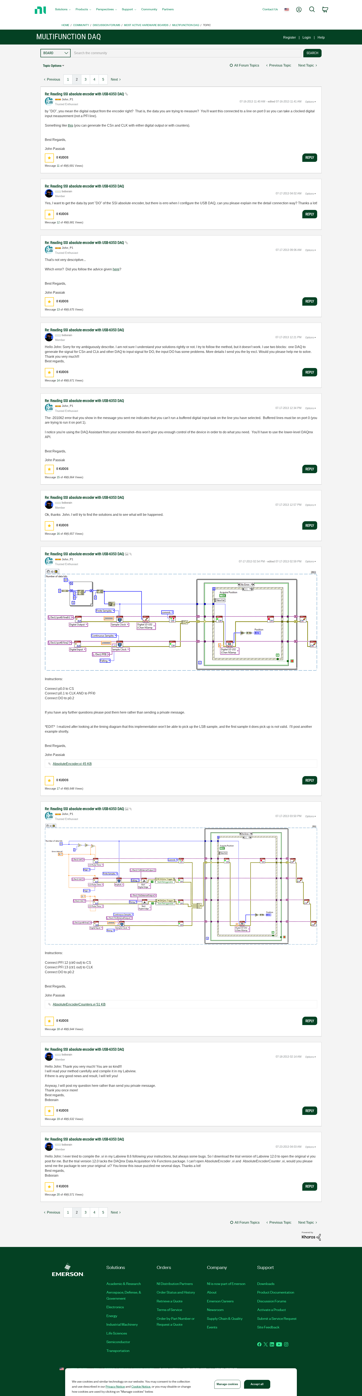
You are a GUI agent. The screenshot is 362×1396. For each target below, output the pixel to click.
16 (58, 533)
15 (58, 477)
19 (58, 1119)
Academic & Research (123, 1283)
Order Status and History (176, 1292)
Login (307, 37)
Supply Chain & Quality (225, 1318)
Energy (111, 1315)
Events (212, 1327)
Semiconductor (118, 1341)
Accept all (257, 1384)
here (116, 269)
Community (81, 25)
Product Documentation (275, 1292)
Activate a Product (271, 1309)
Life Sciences (116, 1333)
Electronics (115, 1306)
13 (58, 309)
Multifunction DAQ (185, 25)
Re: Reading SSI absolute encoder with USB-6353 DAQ (85, 94)
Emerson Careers (220, 1301)
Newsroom (215, 1309)
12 (58, 222)
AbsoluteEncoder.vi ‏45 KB (72, 764)
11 (58, 165)
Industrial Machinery (122, 1324)
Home (65, 25)
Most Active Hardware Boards (146, 25)
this (70, 125)
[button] (49, 158)
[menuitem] (63, 10)
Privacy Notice (115, 1386)
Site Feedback (268, 1327)
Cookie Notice (140, 1386)
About (212, 1292)
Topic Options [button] (52, 66)
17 (58, 788)
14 (58, 380)
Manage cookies (227, 1384)
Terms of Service (169, 1309)
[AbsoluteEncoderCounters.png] (181, 884)
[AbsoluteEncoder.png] (181, 620)
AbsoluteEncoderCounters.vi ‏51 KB (79, 1004)
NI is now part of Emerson (226, 1283)
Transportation (117, 1350)
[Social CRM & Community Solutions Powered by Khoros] (311, 1236)
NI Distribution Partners (175, 1283)
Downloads (265, 1283)
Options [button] (309, 101)
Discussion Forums (106, 25)
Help (321, 37)
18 (58, 1029)
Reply (309, 157)
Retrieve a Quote (169, 1301)
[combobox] (186, 53)
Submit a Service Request (277, 1318)
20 (58, 1194)
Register (289, 37)
